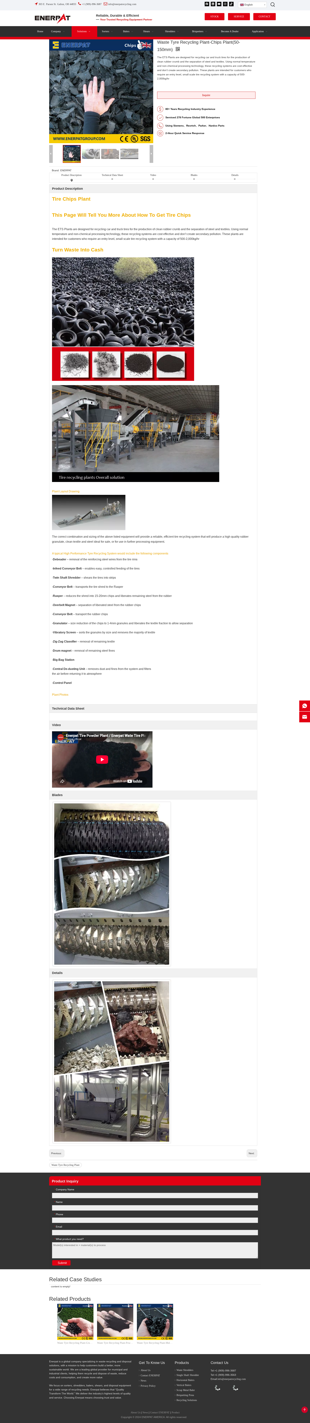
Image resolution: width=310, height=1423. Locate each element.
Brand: (55, 170)
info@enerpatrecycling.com (232, 1379)
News (143, 1380)
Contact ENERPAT (150, 1375)
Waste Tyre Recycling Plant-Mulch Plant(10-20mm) (155, 1343)
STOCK (214, 16)
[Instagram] (225, 4)
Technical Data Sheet (112, 175)
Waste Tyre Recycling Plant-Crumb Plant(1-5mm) (75, 1343)
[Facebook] (207, 4)
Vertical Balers (184, 1385)
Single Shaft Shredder (188, 1375)
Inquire (206, 95)
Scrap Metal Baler (186, 1390)
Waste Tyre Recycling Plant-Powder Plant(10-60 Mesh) (115, 1343)
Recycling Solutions (187, 1400)
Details (234, 175)
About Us (145, 1370)
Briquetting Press (185, 1395)
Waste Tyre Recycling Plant (65, 1165)
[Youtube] (219, 4)
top (304, 1410)
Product (176, 1412)
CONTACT (264, 16)
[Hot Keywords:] (273, 4)
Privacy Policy (148, 1386)
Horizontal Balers (185, 1380)
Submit (62, 1262)
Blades (194, 175)
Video (153, 175)
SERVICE (239, 16)
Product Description (71, 175)
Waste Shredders (185, 1370)
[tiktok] (231, 4)
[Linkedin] (213, 4)
